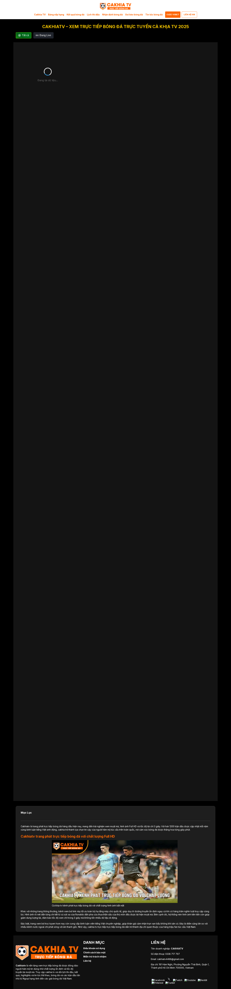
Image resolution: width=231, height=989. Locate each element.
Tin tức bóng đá (154, 14)
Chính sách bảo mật (94, 952)
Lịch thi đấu (93, 14)
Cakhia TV (40, 14)
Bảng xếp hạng (56, 14)
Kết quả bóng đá (75, 14)
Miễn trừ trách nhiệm (94, 956)
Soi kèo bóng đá (134, 14)
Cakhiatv (25, 826)
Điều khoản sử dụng (94, 948)
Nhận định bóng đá (112, 14)
